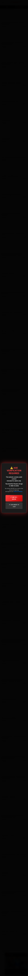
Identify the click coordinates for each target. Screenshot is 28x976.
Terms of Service (18, 491)
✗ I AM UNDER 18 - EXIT (14, 505)
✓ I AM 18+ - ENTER (14, 498)
